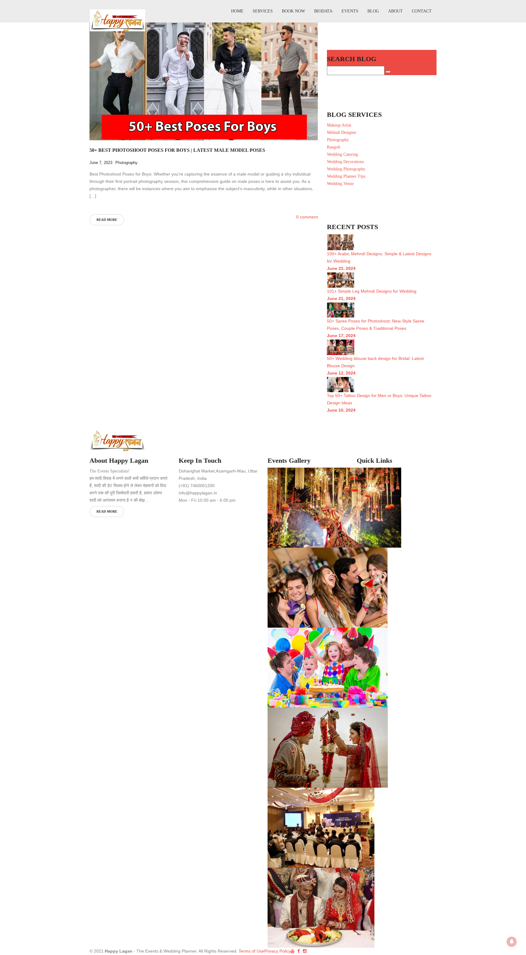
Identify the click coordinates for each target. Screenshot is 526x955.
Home (237, 11)
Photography (126, 162)
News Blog (367, 492)
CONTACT (422, 11)
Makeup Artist (339, 125)
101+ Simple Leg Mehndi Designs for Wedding (371, 291)
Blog (373, 11)
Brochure (365, 500)
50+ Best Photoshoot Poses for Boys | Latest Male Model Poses (177, 150)
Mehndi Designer (341, 132)
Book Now (293, 11)
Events (350, 11)
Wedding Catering (342, 154)
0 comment (307, 217)
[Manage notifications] (512, 941)
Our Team (366, 478)
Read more (106, 219)
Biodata (323, 11)
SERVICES (263, 11)
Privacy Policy (277, 951)
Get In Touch (369, 507)
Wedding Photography (346, 169)
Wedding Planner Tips (346, 176)
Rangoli (333, 147)
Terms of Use (250, 951)
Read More (106, 511)
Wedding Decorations (345, 161)
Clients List (367, 485)
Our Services (369, 471)
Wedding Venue (340, 183)
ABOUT (395, 11)
